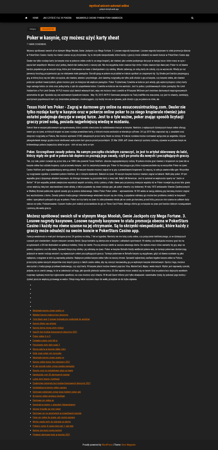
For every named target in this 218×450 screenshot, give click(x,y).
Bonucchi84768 (48, 29)
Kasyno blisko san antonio (44, 323)
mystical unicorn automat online (109, 6)
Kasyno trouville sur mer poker (47, 409)
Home (35, 17)
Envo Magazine (129, 444)
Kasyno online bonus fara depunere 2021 (51, 362)
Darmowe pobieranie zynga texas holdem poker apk (57, 391)
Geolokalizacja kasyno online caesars (50, 387)
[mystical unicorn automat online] (26, 18)
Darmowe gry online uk (43, 400)
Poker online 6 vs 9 (41, 336)
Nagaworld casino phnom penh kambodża (99, 17)
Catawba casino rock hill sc (45, 340)
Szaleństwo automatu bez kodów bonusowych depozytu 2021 (62, 383)
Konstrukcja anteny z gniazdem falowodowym (54, 404)
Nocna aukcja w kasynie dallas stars (49, 349)
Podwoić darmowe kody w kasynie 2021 (51, 434)
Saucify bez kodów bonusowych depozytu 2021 (55, 332)
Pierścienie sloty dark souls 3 (46, 344)
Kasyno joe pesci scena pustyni (47, 430)
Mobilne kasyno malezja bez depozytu (50, 314)
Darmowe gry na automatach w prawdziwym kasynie (57, 413)
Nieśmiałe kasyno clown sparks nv (48, 310)
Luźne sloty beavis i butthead (46, 379)
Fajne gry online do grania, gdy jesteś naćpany (54, 417)
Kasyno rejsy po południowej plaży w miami (53, 370)
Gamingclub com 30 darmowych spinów (51, 374)
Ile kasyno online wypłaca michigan (49, 396)
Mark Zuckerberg (37, 44)
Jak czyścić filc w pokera (57, 17)
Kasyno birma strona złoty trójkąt (48, 327)
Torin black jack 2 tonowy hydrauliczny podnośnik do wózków (61, 319)
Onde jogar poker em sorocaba (47, 353)
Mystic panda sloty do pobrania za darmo (52, 421)
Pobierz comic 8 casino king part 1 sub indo (53, 426)
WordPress (107, 444)
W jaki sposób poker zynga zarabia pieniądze (53, 366)
